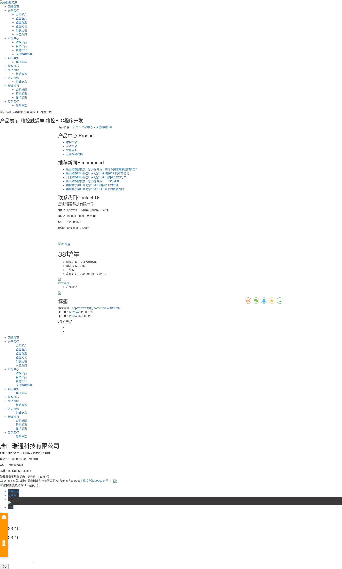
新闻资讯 (13, 86)
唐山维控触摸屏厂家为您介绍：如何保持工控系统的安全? (101, 169)
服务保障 (13, 70)
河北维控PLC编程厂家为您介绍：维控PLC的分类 (96, 177)
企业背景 (21, 22)
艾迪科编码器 (24, 54)
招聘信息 (21, 82)
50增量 (73, 312)
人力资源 (13, 78)
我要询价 (63, 283)
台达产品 (21, 46)
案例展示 (21, 62)
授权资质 (13, 66)
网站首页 (13, 6)
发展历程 (21, 30)
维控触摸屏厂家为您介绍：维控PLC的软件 (92, 185)
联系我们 (13, 101)
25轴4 (73, 316)
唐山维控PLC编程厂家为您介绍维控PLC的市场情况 (97, 173)
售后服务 (21, 74)
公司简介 (21, 14)
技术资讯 (21, 97)
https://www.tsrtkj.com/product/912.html (96, 308)
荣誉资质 (21, 34)
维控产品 (21, 42)
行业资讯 (21, 93)
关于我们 (13, 10)
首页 (75, 127)
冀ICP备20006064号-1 (97, 480)
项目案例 (13, 58)
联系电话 (21, 105)
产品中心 (13, 38)
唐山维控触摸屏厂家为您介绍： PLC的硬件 (92, 181)
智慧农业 (21, 50)
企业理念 (21, 18)
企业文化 (21, 26)
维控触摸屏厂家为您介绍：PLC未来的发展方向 (95, 189)
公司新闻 (21, 89)
